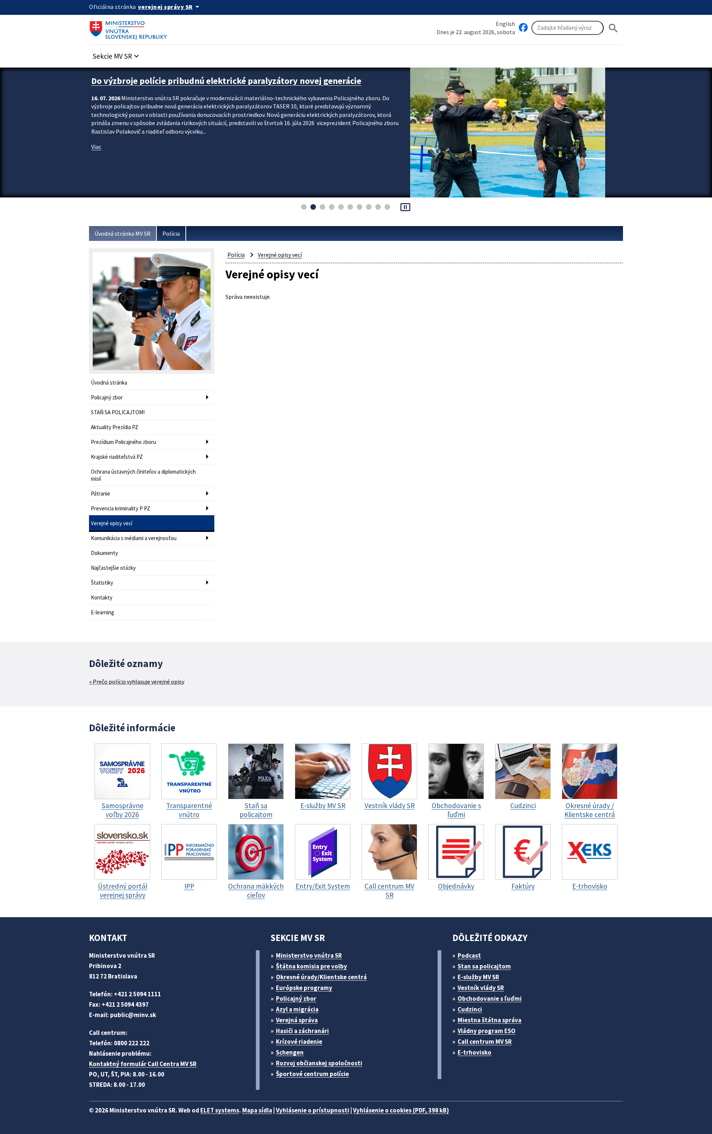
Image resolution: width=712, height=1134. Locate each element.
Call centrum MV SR (485, 1041)
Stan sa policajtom (484, 966)
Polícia (171, 233)
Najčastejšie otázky (113, 567)
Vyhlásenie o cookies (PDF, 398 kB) (401, 1110)
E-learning (102, 612)
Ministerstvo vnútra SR (309, 955)
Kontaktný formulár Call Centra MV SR (143, 1064)
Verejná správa (297, 1020)
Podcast (469, 955)
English (505, 23)
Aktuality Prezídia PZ (114, 427)
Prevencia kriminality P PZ (120, 508)
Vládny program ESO (486, 1031)
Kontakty (101, 597)
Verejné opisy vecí (111, 523)
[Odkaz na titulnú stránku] (130, 28)
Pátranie (100, 493)
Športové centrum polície (312, 1074)
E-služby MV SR (478, 977)
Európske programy (304, 988)
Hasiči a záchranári (302, 1031)
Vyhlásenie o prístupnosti (312, 1110)
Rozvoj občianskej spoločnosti (319, 1063)
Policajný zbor (107, 397)
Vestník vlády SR (481, 988)
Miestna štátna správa (489, 1020)
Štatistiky (102, 582)
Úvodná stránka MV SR (123, 233)
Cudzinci (470, 1009)
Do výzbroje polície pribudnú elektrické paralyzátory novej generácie (226, 80)
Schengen (290, 1052)
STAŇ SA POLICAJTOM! (118, 412)
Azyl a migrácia (297, 1009)
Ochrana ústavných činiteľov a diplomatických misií (143, 475)
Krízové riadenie (299, 1041)
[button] (116, 54)
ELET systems (219, 1110)
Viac (96, 146)
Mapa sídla (257, 1110)
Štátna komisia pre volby (311, 966)
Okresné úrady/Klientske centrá (321, 977)
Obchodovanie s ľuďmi (490, 998)
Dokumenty (104, 552)
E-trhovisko (474, 1052)
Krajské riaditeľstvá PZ (117, 456)
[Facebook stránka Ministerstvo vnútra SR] (523, 28)
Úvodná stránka (109, 382)
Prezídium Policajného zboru (123, 441)
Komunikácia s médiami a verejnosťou (134, 538)
